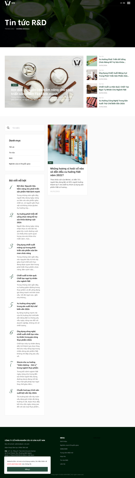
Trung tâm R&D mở (66, 452)
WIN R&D (96, 437)
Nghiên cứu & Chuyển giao (19, 163)
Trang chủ (9, 28)
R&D (10, 158)
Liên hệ (62, 464)
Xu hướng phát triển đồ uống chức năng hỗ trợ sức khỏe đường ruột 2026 (112, 62)
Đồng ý (27, 469)
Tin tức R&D (64, 460)
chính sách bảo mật (14, 464)
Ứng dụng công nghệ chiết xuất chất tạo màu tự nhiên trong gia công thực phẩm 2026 (27, 335)
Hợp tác (63, 456)
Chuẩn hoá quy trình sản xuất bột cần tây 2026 (28, 391)
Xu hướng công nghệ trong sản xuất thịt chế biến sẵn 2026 (113, 102)
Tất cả (11, 147)
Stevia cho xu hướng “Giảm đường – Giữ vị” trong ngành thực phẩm (27, 365)
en (124, 3)
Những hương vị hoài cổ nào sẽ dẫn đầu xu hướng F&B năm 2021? (67, 171)
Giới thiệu (63, 441)
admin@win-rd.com (22, 444)
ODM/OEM (63, 449)
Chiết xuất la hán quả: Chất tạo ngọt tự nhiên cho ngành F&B (114, 88)
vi (121, 3)
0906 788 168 (23, 447)
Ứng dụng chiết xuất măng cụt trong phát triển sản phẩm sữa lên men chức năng (113, 75)
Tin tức (15, 85)
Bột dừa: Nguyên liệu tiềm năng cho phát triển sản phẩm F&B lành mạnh (42, 91)
